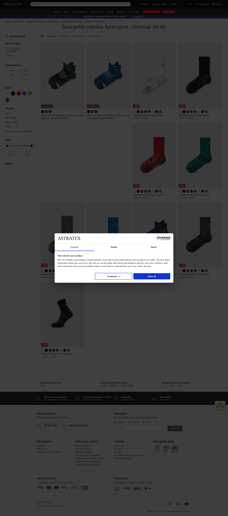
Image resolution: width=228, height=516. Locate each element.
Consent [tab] (74, 247)
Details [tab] (114, 247)
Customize (112, 276)
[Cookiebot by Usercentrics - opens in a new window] (158, 238)
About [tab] (153, 247)
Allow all (152, 276)
